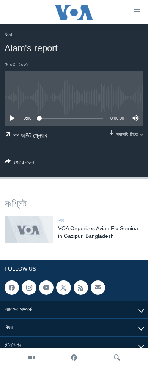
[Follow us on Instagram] (29, 287)
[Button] (19, 164)
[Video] (31, 357)
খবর (8, 34)
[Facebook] (74, 357)
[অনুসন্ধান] (116, 357)
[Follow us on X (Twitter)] (63, 287)
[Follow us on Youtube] (46, 287)
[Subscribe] (98, 287)
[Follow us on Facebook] (12, 287)
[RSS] (81, 287)
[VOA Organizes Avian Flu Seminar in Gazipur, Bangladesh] (29, 229)
